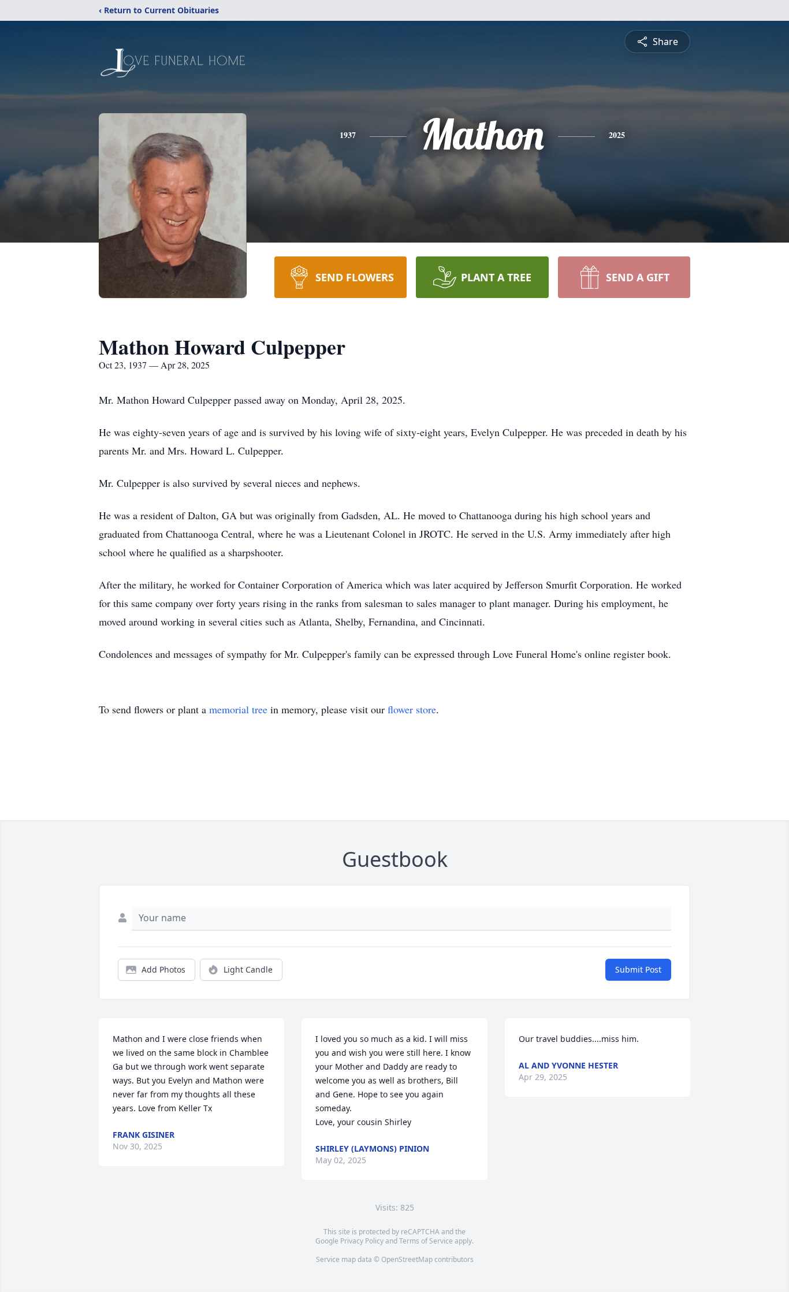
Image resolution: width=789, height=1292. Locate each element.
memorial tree (238, 709)
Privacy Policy (362, 1241)
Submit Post (638, 969)
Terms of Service (426, 1241)
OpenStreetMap (407, 1259)
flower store (412, 709)
